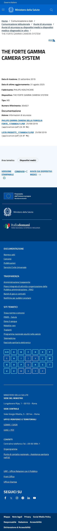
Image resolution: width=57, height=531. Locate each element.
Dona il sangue (10, 321)
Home (5, 21)
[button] (51, 10)
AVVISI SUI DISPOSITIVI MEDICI (41, 173)
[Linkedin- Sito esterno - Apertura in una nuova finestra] (28, 497)
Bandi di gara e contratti (15, 293)
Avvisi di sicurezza (42, 24)
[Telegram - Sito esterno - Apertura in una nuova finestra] (22, 497)
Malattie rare (10, 325)
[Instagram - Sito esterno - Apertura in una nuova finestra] (17, 497)
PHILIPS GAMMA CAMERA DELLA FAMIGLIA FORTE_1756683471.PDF (22, 122)
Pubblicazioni (10, 263)
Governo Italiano (10, 2)
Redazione (23, 522)
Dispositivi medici (28, 160)
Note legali (17, 516)
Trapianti (8, 329)
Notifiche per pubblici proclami (17, 298)
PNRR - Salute (10, 317)
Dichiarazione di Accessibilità (17, 527)
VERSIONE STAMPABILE (8, 173)
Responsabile (10, 522)
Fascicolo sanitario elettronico (17, 342)
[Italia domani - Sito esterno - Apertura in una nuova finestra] (23, 226)
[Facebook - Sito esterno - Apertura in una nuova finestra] (5, 497)
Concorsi (7, 258)
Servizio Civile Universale (15, 267)
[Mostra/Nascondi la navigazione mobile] (3, 9)
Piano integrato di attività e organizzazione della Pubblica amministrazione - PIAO (25, 288)
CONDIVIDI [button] (20, 171)
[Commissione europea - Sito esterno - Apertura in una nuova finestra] (17, 196)
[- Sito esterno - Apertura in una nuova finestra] (34, 497)
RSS (50, 40)
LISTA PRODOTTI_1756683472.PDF (18, 132)
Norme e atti (9, 254)
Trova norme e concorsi (14, 312)
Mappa (7, 516)
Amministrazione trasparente (17, 282)
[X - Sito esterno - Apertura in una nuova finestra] (11, 498)
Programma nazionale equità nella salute (22, 334)
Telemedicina (9, 338)
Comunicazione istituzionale (16, 24)
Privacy (27, 516)
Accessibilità (35, 522)
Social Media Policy (42, 516)
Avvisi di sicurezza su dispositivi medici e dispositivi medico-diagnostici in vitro (27, 29)
